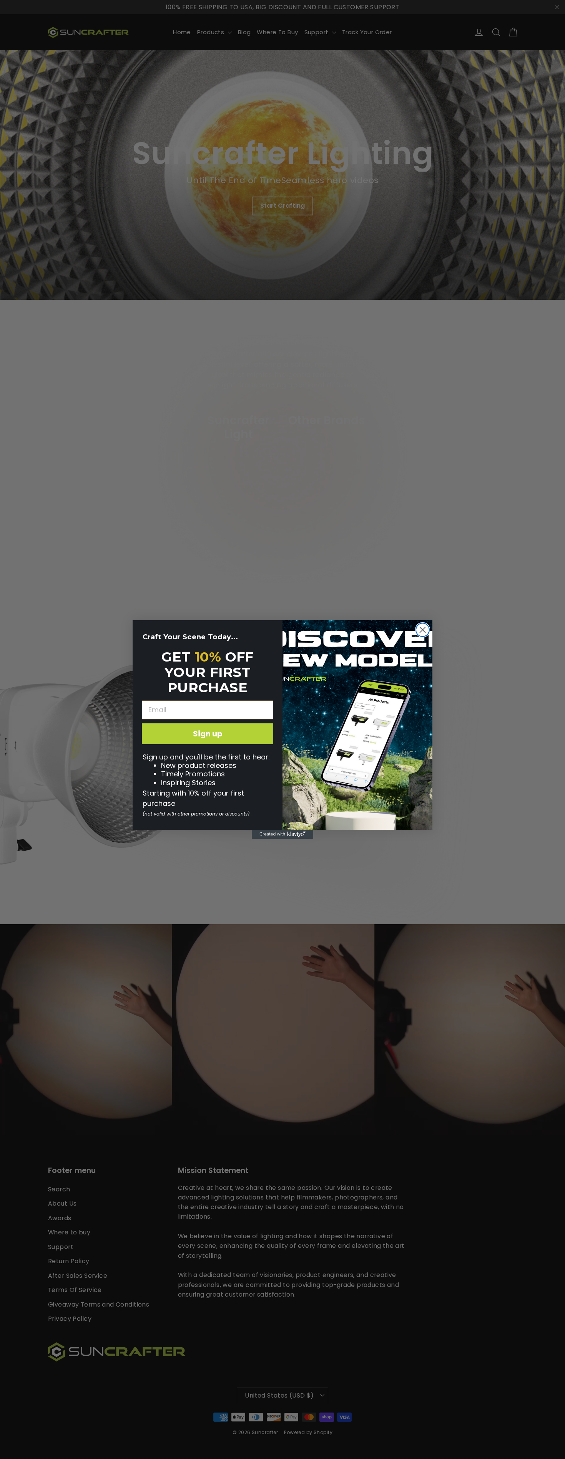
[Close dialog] (422, 630)
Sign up (208, 733)
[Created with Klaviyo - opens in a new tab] (282, 834)
